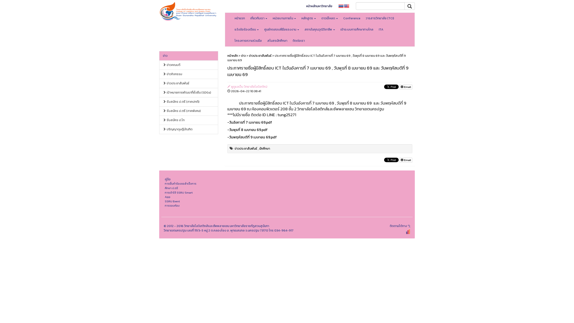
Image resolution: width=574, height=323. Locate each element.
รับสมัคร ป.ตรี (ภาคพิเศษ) (183, 111)
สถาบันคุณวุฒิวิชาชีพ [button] (318, 29)
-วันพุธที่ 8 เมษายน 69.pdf (247, 129)
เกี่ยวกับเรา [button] (257, 18)
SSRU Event (172, 201)
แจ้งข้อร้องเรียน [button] (246, 29)
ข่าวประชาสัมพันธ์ (177, 83)
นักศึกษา (264, 148)
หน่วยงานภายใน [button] (283, 18)
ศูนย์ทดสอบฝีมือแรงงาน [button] (280, 29)
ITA (381, 29)
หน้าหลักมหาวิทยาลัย (319, 6)
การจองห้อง (172, 205)
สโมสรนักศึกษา (277, 40)
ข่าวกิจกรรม (174, 74)
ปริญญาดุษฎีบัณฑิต (179, 129)
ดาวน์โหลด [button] (328, 18)
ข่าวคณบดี (173, 65)
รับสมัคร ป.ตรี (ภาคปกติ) (182, 101)
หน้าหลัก (232, 55)
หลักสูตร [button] (307, 18)
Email (407, 87)
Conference (351, 18)
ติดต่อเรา (299, 40)
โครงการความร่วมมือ (248, 40)
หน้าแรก (240, 18)
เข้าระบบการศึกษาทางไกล (356, 29)
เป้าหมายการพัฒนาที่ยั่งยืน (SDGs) (188, 92)
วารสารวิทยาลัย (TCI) (380, 18)
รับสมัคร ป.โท (175, 120)
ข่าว (165, 55)
